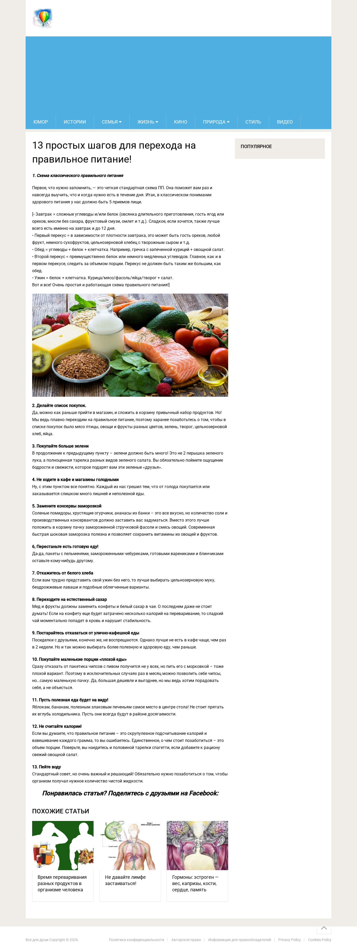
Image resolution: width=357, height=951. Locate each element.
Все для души (37, 940)
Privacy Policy (289, 940)
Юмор (40, 122)
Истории (75, 122)
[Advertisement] (178, 75)
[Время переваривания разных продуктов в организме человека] (63, 845)
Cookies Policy (319, 940)
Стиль (253, 122)
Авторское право (186, 940)
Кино (180, 122)
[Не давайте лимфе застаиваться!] (130, 845)
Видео (285, 122)
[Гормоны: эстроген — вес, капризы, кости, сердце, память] (197, 845)
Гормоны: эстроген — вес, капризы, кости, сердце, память (195, 883)
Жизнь (145, 122)
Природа (214, 122)
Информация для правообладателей (239, 940)
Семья (110, 122)
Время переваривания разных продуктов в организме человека (62, 883)
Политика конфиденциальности (136, 940)
